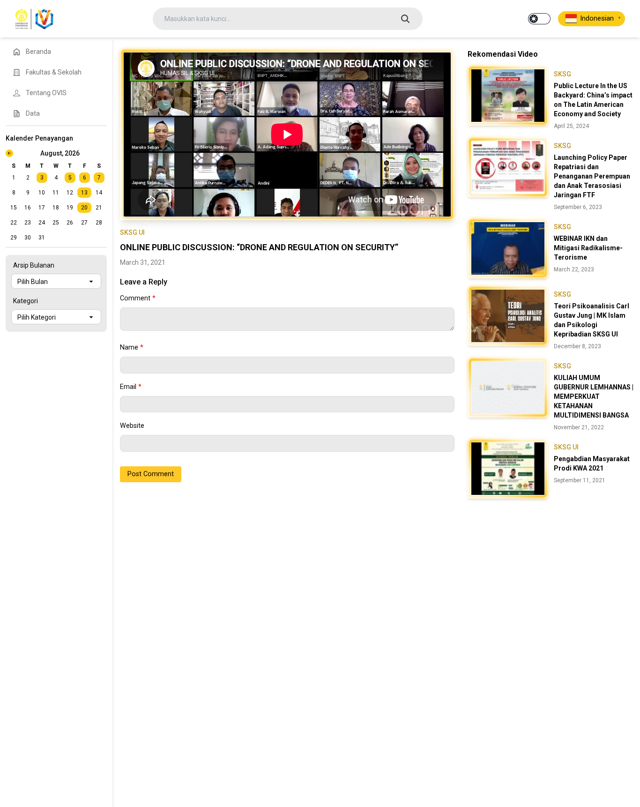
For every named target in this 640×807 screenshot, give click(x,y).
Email (130, 387)
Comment (138, 298)
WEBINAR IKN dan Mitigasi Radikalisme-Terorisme (588, 248)
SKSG (562, 74)
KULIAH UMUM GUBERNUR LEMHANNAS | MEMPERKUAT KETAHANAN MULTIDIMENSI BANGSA (593, 396)
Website (132, 426)
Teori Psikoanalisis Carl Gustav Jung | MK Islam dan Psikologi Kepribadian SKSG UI (591, 320)
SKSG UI (132, 232)
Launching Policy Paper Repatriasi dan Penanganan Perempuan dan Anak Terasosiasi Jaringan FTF (592, 176)
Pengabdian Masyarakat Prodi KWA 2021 (592, 463)
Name (131, 347)
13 (84, 192)
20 (84, 207)
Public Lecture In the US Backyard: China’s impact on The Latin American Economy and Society (593, 100)
